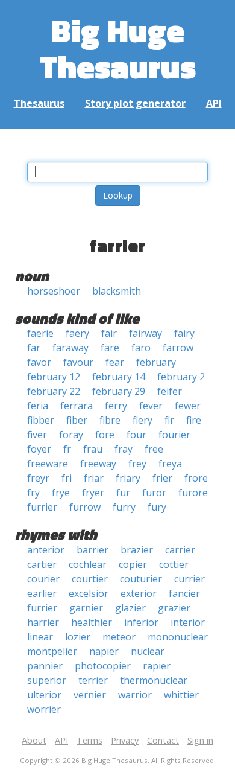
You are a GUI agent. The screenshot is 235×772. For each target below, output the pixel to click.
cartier (42, 564)
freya (170, 463)
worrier (44, 709)
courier (43, 578)
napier (104, 651)
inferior (141, 622)
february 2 (181, 376)
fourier (174, 434)
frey (137, 463)
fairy (184, 333)
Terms (89, 740)
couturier (141, 578)
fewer (188, 405)
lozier (77, 636)
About (34, 740)
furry (124, 507)
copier (133, 564)
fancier (184, 593)
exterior (139, 593)
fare (110, 347)
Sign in (200, 740)
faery (77, 333)
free (154, 449)
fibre (110, 420)
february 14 (118, 376)
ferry (116, 405)
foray (71, 434)
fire (193, 420)
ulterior (44, 694)
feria (37, 405)
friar (94, 478)
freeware (47, 463)
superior (46, 680)
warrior (135, 694)
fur (123, 492)
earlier (42, 593)
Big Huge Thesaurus (118, 48)
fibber (40, 420)
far (33, 347)
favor (39, 362)
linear (40, 636)
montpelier (52, 651)
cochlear (88, 564)
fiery (142, 420)
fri (66, 478)
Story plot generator (135, 103)
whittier (181, 694)
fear (114, 362)
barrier (92, 550)
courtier (90, 578)
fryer (93, 492)
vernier (90, 694)
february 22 (53, 391)
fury (157, 507)
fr (67, 449)
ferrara (76, 405)
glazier (130, 607)
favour (78, 362)
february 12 (53, 376)
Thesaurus (39, 103)
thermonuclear (153, 680)
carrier (180, 550)
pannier (45, 665)
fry (33, 492)
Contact (163, 740)
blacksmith (116, 291)
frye (61, 492)
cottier (174, 564)
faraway (70, 347)
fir (169, 420)
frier (162, 478)
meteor (119, 636)
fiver (37, 434)
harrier (43, 622)
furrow (85, 507)
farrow (178, 347)
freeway (98, 463)
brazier (137, 550)
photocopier (103, 665)
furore (193, 492)
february (156, 362)
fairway (145, 333)
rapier (157, 665)
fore (104, 434)
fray (123, 449)
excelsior (88, 593)
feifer (169, 391)
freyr (38, 478)
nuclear (147, 651)
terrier (93, 680)
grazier (174, 607)
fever (151, 405)
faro (141, 347)
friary (128, 478)
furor (154, 492)
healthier (91, 622)
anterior (45, 550)
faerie (40, 333)
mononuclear (178, 636)
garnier (86, 607)
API (214, 103)
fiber (76, 420)
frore (196, 478)
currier (189, 578)
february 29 (118, 391)
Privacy (125, 740)
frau (92, 449)
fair (109, 333)
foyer (39, 449)
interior (188, 622)
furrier (42, 507)
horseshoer (53, 291)
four (136, 434)
